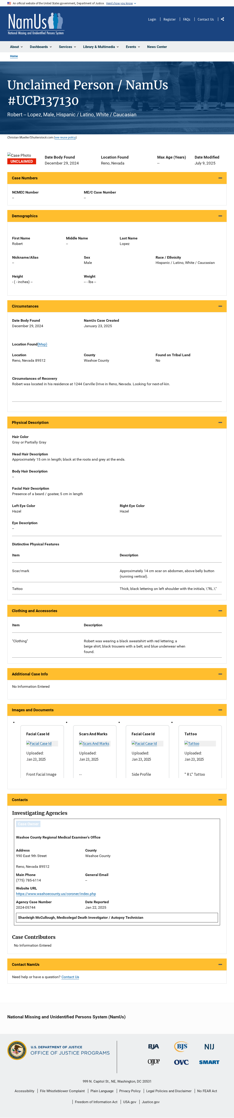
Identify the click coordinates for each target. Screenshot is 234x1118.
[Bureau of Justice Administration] (153, 1045)
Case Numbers (25, 178)
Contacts (20, 799)
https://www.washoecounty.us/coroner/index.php (56, 894)
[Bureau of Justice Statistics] (181, 1050)
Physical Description (30, 422)
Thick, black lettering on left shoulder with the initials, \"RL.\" (168, 589)
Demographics (25, 216)
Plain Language (102, 1091)
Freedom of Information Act (96, 1102)
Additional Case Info (30, 674)
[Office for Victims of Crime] (181, 1062)
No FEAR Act (207, 1091)
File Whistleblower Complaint (62, 1091)
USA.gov (129, 1102)
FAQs (186, 19)
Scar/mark (20, 571)
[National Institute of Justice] (209, 1045)
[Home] (35, 23)
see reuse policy (65, 137)
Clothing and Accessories (34, 610)
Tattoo (17, 589)
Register (169, 19)
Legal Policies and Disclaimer (168, 1091)
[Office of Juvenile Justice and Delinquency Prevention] (154, 1063)
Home (14, 56)
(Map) (42, 344)
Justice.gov (151, 1102)
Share (224, 20)
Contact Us (206, 19)
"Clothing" (20, 641)
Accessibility (24, 1091)
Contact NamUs (26, 964)
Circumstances (25, 306)
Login (152, 19)
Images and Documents (33, 710)
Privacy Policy (130, 1091)
